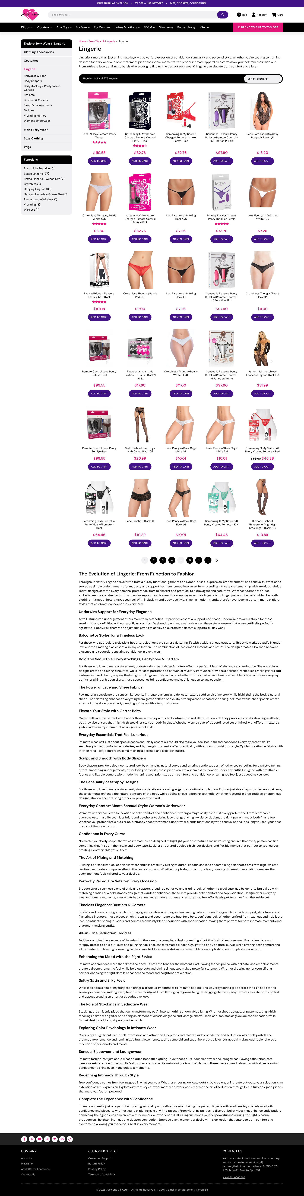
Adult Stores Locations (35, 1169)
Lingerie (29, 69)
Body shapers (88, 765)
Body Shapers (33, 81)
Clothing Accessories (39, 52)
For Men (81, 27)
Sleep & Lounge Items (38, 105)
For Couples (102, 27)
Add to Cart (99, 161)
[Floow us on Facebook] (24, 1139)
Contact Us (28, 1174)
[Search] (222, 14)
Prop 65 (203, 1189)
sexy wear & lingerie (192, 66)
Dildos (25, 27)
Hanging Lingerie (34, 189)
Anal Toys (62, 27)
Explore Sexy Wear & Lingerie (44, 43)
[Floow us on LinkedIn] (62, 1139)
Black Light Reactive (37, 168)
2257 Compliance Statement (177, 1189)
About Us (27, 1158)
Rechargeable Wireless (38, 199)
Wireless (29, 209)
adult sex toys (239, 1106)
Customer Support (100, 1158)
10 (208, 560)
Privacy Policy (97, 1169)
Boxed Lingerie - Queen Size (42, 179)
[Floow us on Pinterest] (55, 1139)
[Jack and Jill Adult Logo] (30, 15)
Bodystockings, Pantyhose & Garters (42, 88)
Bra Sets (29, 95)
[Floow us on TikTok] (70, 1139)
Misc (203, 27)
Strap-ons (166, 27)
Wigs (27, 147)
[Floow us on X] (32, 1139)
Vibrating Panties (35, 115)
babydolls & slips (126, 1063)
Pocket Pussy (186, 27)
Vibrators (43, 27)
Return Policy (96, 1163)
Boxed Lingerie (33, 174)
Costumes (31, 61)
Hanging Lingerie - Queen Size (43, 194)
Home (82, 41)
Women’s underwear (93, 813)
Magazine (27, 1163)
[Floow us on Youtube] (39, 1139)
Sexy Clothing (33, 138)
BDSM (148, 27)
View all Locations (234, 1177)
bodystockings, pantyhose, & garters (160, 666)
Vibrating (30, 204)
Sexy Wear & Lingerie (102, 41)
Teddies (84, 940)
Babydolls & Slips (35, 76)
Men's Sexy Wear (36, 130)
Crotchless (31, 184)
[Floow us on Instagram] (47, 1139)
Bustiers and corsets (93, 912)
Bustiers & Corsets (36, 100)
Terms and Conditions (102, 1174)
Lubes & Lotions (126, 27)
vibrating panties (199, 1111)
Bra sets (84, 888)
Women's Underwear (37, 121)
